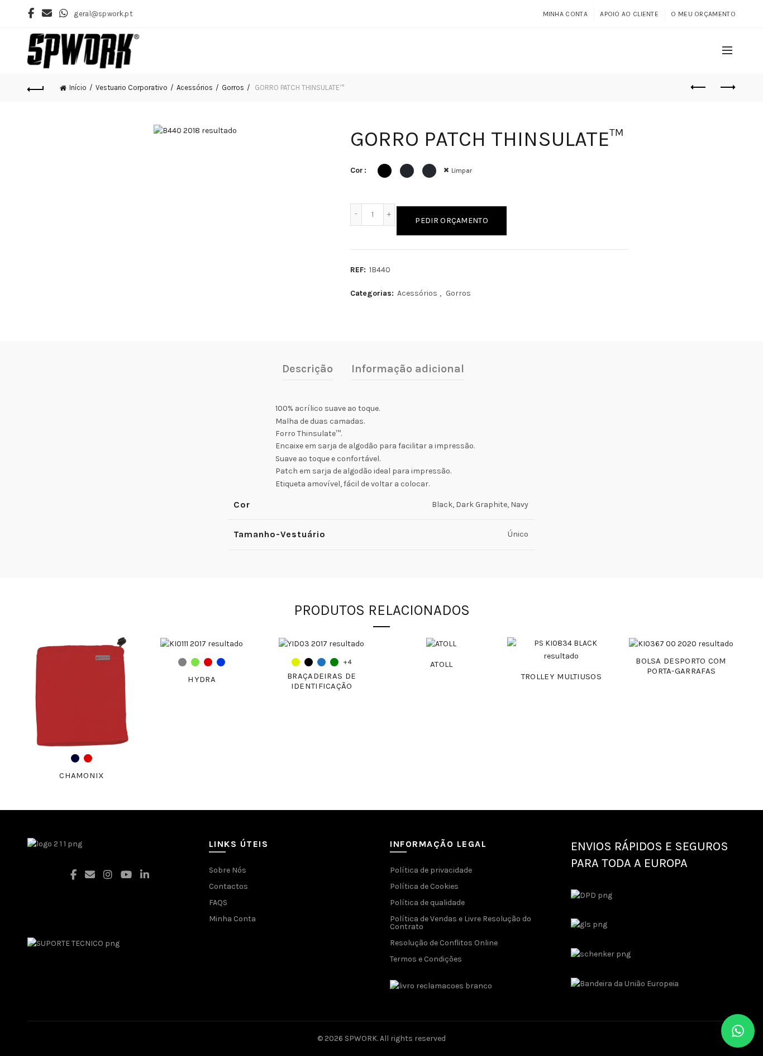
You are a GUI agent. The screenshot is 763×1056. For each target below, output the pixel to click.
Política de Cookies (424, 886)
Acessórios (195, 87)
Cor (356, 170)
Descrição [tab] (307, 368)
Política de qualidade (427, 902)
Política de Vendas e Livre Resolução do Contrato (460, 922)
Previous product (699, 88)
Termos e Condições (426, 959)
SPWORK (361, 1038)
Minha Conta (565, 14)
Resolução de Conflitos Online (444, 943)
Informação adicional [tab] (407, 368)
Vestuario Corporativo (132, 87)
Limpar (461, 170)
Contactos (228, 886)
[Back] (36, 88)
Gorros (233, 87)
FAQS (218, 902)
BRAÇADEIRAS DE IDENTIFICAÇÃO (321, 681)
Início (78, 87)
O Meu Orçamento (703, 14)
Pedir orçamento (451, 220)
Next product (727, 88)
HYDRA (202, 679)
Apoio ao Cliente (629, 14)
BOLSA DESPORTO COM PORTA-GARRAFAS (681, 666)
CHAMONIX (81, 775)
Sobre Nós (227, 870)
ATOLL (441, 664)
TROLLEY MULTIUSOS (561, 676)
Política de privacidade (431, 870)
